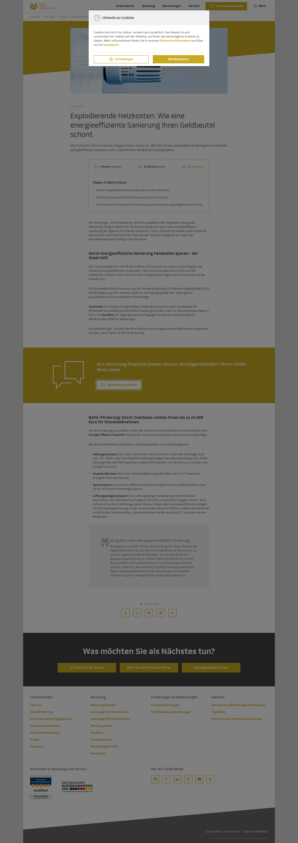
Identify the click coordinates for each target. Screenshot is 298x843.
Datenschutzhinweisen (175, 41)
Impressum (110, 45)
